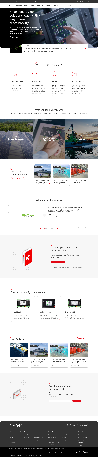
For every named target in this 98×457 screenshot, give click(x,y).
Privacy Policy (69, 404)
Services (32, 5)
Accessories (51, 440)
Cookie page (28, 455)
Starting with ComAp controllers (28, 1)
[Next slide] (85, 48)
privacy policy (78, 403)
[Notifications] (89, 5)
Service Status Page (83, 440)
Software (64, 437)
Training (36, 434)
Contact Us (81, 445)
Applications (19, 5)
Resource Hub (81, 434)
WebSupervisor (17, 1)
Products (26, 5)
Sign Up (81, 1)
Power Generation (24, 434)
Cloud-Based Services (39, 437)
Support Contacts (82, 437)
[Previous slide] (81, 48)
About (43, 5)
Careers (36, 1)
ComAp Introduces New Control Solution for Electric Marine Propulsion (42, 48)
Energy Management (25, 437)
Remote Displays (52, 437)
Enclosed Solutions (66, 440)
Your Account (13, 434)
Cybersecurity (37, 440)
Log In (77, 1)
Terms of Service (77, 404)
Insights (48, 5)
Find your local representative (74, 267)
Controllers (51, 434)
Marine (21, 440)
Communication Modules (68, 434)
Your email (52, 400)
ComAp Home (10, 1)
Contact (54, 5)
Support (38, 5)
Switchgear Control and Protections (54, 443)
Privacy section (38, 455)
